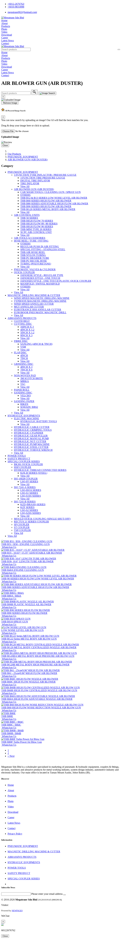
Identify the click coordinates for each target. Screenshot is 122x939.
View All (24, 186)
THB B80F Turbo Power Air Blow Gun (21, 742)
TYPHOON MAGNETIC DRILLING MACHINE (40, 301)
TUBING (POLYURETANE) (35, 263)
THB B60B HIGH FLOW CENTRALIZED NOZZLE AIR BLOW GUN (39, 690)
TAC (22, 384)
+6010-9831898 (16, 6)
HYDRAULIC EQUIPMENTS (24, 415)
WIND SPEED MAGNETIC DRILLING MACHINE (41, 298)
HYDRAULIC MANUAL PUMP (31, 438)
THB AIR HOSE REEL (32, 252)
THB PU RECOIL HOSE (33, 261)
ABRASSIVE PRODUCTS (22, 318)
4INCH (24, 355)
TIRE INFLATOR (29, 183)
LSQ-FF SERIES (29, 481)
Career (4, 37)
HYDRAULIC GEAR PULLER (31, 435)
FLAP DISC (20, 352)
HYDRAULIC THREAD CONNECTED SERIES (40, 470)
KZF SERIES (27, 507)
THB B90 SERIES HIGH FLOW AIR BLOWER (45, 206)
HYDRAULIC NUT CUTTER (30, 441)
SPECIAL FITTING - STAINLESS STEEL (42, 249)
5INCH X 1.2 (27, 332)
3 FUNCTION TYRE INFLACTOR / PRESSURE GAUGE (45, 175)
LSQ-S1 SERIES (29, 493)
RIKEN (24, 404)
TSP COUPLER (22, 530)
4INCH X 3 (26, 367)
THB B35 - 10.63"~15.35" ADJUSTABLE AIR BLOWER (31, 552)
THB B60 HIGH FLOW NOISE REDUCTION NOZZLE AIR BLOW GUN (41, 707)
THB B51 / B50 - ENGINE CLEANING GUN (25, 544)
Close (5, 145)
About (4, 23)
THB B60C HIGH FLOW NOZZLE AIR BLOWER (28, 681)
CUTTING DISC (23, 324)
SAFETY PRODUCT (19, 458)
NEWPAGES (17, 910)
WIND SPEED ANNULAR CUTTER (34, 303)
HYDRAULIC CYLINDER (28, 432)
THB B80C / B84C (11, 724)
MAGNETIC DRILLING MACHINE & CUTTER (34, 295)
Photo (4, 29)
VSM (23, 346)
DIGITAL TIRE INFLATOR (35, 180)
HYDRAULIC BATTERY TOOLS (38, 421)
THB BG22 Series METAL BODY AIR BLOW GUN (29, 638)
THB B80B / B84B (11, 733)
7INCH (24, 358)
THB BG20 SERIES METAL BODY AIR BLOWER (47, 209)
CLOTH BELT (22, 321)
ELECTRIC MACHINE (26, 418)
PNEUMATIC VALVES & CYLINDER (35, 269)
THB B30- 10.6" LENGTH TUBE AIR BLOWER (27, 561)
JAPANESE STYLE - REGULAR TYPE (41, 275)
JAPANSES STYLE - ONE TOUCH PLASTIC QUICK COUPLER (55, 281)
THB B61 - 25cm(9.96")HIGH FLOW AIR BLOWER (29, 673)
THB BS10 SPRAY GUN (14, 621)
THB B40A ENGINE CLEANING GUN (22, 570)
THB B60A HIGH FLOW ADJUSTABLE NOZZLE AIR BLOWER (36, 699)
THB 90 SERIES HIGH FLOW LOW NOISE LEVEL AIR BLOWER (37, 578)
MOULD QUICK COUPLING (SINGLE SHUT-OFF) (42, 518)
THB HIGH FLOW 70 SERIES (36, 220)
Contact (5, 43)
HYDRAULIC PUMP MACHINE (32, 444)
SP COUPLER (21, 524)
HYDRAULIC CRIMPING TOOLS (33, 430)
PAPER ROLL (21, 389)
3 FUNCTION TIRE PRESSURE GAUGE (42, 177)
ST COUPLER (22, 527)
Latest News (7, 40)
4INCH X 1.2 (27, 329)
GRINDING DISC (23, 364)
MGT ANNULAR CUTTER (29, 306)
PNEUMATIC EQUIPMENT (23, 156)
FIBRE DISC (21, 341)
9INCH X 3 (26, 335)
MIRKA (24, 381)
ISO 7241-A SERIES (25, 487)
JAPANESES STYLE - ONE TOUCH (40, 278)
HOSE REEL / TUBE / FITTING (31, 240)
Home (4, 20)
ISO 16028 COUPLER (26, 478)
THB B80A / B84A (11, 595)
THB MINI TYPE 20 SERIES (35, 229)
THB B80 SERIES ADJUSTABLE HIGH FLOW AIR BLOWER (54, 203)
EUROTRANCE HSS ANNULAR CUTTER (37, 309)
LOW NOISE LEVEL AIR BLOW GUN (22, 630)
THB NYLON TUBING (33, 255)
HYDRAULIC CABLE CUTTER (31, 427)
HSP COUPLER (22, 467)
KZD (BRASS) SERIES (32, 504)
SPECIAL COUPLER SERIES (24, 461)
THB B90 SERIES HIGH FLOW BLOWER (24, 613)
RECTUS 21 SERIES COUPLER (31, 521)
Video (4, 32)
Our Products (14, 154)
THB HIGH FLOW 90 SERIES (36, 226)
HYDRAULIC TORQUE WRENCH (33, 450)
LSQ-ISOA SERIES (30, 490)
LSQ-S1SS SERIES (30, 495)
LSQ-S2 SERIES (29, 510)
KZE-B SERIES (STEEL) (33, 473)
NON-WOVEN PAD (25, 375)
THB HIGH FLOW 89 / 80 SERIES (39, 223)
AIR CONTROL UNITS (27, 215)
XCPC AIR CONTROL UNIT (36, 232)
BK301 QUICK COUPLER (28, 464)
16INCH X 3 (27, 326)
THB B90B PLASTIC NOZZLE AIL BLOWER (26, 604)
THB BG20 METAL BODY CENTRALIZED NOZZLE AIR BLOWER (38, 647)
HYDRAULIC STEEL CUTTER (31, 447)
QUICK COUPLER (24, 272)
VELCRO (25, 395)
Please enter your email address (47, 894)
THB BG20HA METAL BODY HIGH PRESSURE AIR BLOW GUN (37, 656)
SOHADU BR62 (29, 407)
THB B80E (7, 716)
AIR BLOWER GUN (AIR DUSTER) (27, 159)
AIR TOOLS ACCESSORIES (29, 238)
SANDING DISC (23, 392)
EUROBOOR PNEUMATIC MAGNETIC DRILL (40, 312)
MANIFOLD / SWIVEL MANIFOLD (40, 283)
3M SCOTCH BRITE (31, 378)
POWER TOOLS (17, 455)
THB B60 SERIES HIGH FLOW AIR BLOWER (45, 200)
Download (6, 34)
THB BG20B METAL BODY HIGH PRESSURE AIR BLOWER (35, 664)
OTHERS (25, 195)
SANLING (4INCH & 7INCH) (36, 344)
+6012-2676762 (16, 4)
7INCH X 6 (26, 369)
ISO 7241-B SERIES (25, 501)
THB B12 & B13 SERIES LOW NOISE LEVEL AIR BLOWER (53, 197)
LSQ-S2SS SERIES (30, 513)
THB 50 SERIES (29, 218)
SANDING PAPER (24, 401)
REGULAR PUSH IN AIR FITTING (39, 246)
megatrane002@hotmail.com (22, 12)
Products (5, 26)
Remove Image (10, 103)
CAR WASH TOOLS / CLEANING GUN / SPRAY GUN (50, 192)
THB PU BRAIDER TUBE (34, 258)
